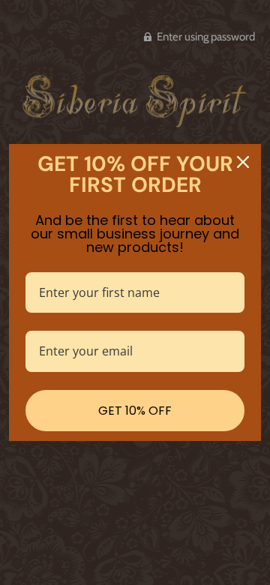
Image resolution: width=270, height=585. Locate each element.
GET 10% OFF (135, 410)
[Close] (243, 162)
